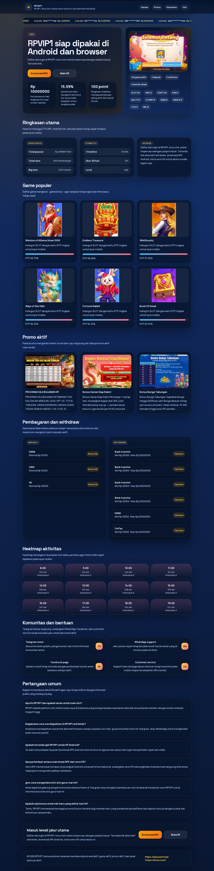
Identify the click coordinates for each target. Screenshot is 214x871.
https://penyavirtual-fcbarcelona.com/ (157, 858)
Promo (157, 7)
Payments (171, 7)
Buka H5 (175, 834)
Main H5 (64, 73)
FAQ (185, 7)
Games (144, 7)
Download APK (39, 73)
